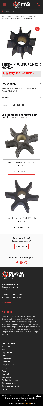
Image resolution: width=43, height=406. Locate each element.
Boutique (5, 368)
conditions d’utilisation (25, 398)
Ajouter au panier (21, 172)
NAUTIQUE (12, 16)
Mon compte (6, 377)
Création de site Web (14, 403)
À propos (7, 311)
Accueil (4, 16)
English (4, 389)
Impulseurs (5, 19)
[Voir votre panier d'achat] (38, 4)
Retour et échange (9, 383)
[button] (4, 4)
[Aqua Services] (21, 4)
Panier (4, 371)
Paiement (5, 374)
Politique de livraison (10, 380)
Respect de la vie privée (11, 386)
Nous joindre (21, 246)
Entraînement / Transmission (26, 16)
